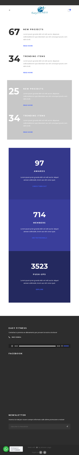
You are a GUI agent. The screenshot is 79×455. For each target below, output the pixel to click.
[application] (39, 346)
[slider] (66, 346)
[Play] (12, 346)
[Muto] (62, 346)
